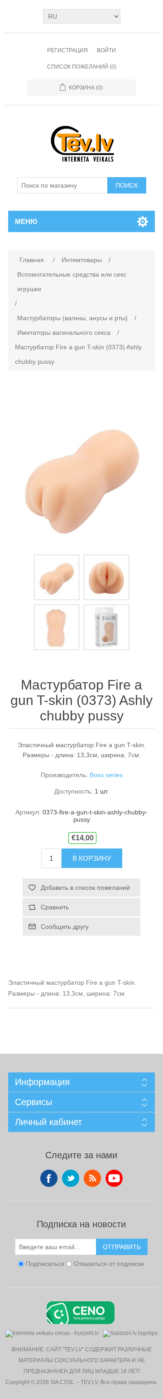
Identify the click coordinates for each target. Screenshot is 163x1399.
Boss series (106, 775)
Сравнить (55, 907)
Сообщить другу (65, 926)
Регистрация (67, 50)
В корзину (91, 858)
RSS (92, 1178)
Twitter (70, 1178)
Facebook (49, 1178)
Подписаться (45, 1264)
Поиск (126, 185)
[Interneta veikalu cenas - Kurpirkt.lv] (52, 1332)
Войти (106, 50)
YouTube (114, 1178)
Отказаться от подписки (109, 1264)
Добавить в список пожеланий (85, 887)
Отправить (122, 1246)
